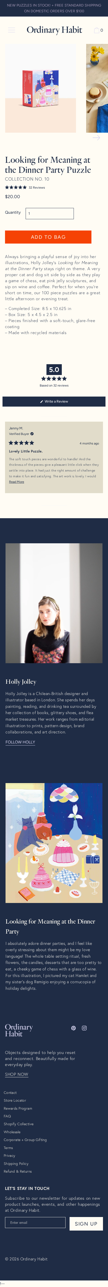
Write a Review (62, 403)
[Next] (99, 461)
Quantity (13, 212)
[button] (48, 187)
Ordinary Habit (34, 1258)
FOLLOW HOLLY (20, 742)
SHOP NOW (16, 1074)
